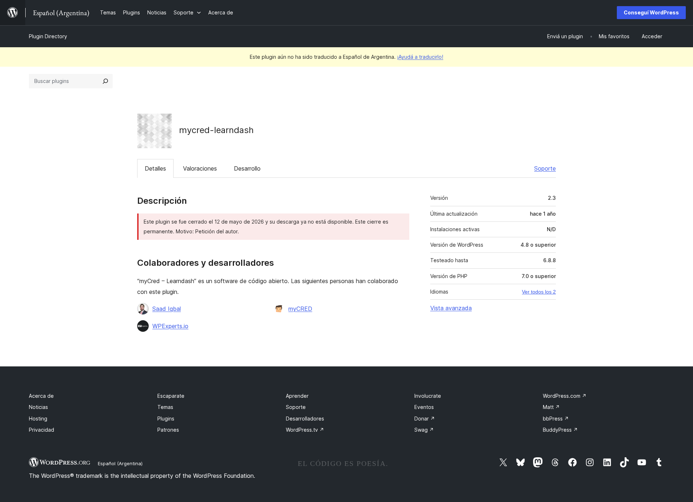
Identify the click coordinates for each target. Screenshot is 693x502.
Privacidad (41, 430)
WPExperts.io (170, 326)
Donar (424, 418)
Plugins (165, 418)
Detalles (155, 168)
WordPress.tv (305, 430)
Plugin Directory (48, 36)
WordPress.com (565, 396)
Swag (424, 430)
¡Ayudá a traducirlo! (420, 57)
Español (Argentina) (120, 463)
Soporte (545, 168)
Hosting (38, 418)
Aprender (297, 396)
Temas (165, 407)
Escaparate (170, 396)
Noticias (38, 407)
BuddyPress (560, 430)
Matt (551, 407)
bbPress (556, 418)
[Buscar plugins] (105, 81)
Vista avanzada (451, 308)
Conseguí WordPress (651, 12)
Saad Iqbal (166, 308)
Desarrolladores (305, 418)
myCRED (300, 308)
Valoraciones (200, 168)
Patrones (168, 430)
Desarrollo (247, 168)
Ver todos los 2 (539, 292)
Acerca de (41, 396)
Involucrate (427, 396)
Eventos (424, 407)
